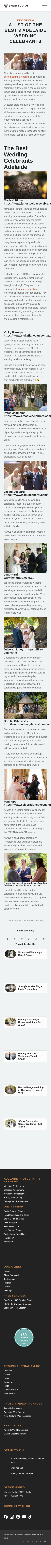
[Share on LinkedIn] (29, 939)
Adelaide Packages (13, 1408)
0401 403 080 (17, 1468)
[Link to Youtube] (32, 1541)
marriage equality (26, 289)
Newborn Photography (14, 1193)
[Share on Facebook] (7, 939)
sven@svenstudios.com (22, 1473)
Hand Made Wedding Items (16, 1215)
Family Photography (13, 1197)
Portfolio (7, 1283)
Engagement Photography (16, 1201)
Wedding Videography (14, 1190)
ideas (20, 20)
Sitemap (7, 1290)
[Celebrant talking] (25, 61)
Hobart (7, 1378)
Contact (7, 1286)
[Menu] (43, 5)
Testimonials (9, 1279)
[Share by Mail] (43, 939)
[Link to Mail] (45, 1541)
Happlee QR (9, 1238)
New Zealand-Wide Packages (17, 1416)
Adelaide (8, 1370)
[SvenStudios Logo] (21, 5)
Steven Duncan (35, 921)
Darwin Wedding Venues (15, 1433)
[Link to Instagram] (28, 1541)
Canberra (8, 1382)
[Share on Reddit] (36, 939)
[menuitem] (43, 5)
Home (6, 1271)
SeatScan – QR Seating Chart (18, 1300)
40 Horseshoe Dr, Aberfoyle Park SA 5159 (27, 1460)
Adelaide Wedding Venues (16, 1430)
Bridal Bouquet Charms (14, 1211)
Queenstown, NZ (12, 1389)
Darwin (7, 1374)
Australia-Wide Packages (15, 1412)
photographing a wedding (16, 77)
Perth (6, 1386)
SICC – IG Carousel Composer (18, 1304)
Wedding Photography (14, 1186)
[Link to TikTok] (41, 1541)
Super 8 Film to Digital (14, 1219)
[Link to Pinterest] (36, 1541)
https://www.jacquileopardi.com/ (26, 494)
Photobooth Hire (11, 1226)
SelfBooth (8, 1241)
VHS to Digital (10, 1222)
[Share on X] (14, 939)
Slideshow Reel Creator (15, 1308)
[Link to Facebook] (24, 1541)
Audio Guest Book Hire (14, 1234)
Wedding (29, 20)
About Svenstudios (12, 1275)
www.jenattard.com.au (19, 577)
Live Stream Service (13, 1230)
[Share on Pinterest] (22, 939)
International (9, 1393)
